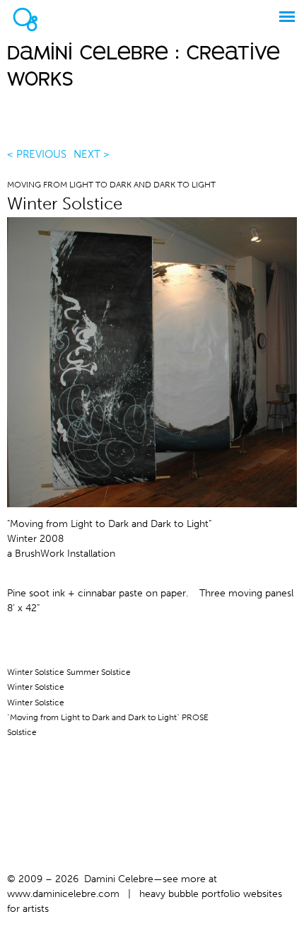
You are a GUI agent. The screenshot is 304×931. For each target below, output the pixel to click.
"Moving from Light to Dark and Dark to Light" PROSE (108, 717)
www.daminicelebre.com (63, 894)
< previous (36, 154)
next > (92, 154)
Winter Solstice (35, 687)
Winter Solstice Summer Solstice (69, 672)
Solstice (22, 732)
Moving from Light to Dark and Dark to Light (111, 185)
